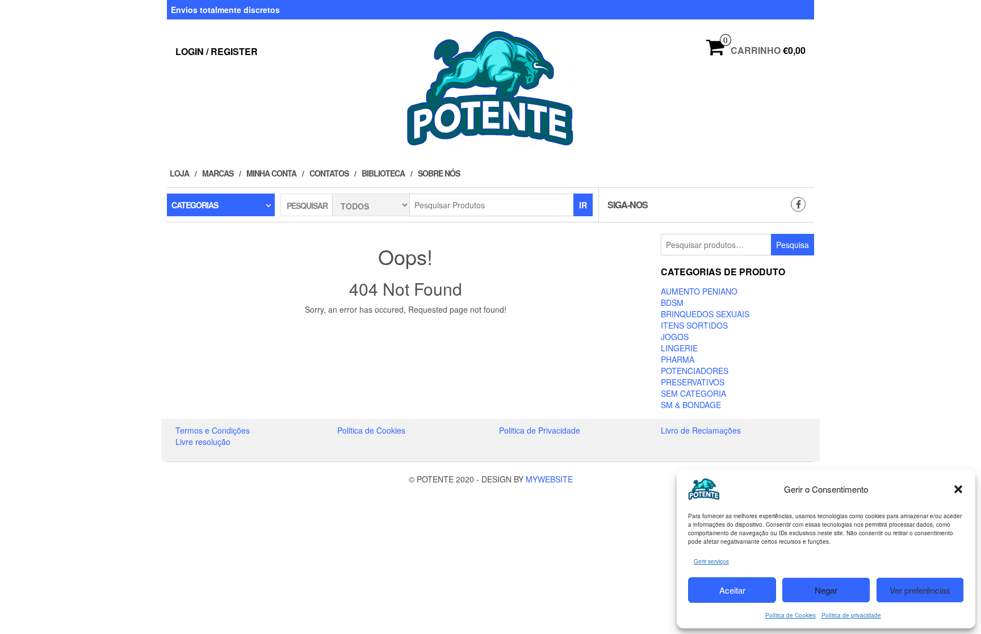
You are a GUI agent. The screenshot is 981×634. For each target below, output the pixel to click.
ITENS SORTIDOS (694, 325)
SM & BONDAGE (691, 404)
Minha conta (271, 173)
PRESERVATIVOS (692, 382)
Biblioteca (383, 173)
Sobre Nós (439, 173)
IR (583, 205)
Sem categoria (693, 393)
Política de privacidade (851, 615)
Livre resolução (202, 441)
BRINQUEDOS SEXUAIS (705, 314)
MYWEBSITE (549, 479)
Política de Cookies (790, 615)
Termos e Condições (212, 430)
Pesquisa (792, 244)
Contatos (329, 173)
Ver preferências (920, 590)
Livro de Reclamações (701, 430)
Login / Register (216, 51)
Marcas (217, 173)
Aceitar (732, 590)
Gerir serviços (711, 561)
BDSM (672, 302)
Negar (826, 590)
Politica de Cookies (371, 430)
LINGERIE (679, 348)
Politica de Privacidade (539, 430)
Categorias (194, 205)
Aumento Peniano (699, 291)
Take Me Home (409, 330)
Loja (179, 173)
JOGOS (675, 336)
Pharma (677, 359)
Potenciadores (694, 370)
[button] (958, 489)
